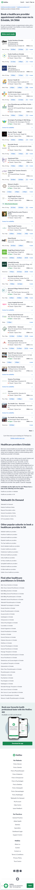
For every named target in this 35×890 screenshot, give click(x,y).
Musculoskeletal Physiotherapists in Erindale (12, 654)
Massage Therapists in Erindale (9, 651)
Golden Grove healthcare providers (10, 572)
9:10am (21, 115)
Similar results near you (17, 438)
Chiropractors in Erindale (7, 620)
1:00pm (19, 399)
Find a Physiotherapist (17, 771)
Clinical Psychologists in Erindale (9, 622)
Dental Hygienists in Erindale (8, 628)
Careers (17, 847)
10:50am (20, 179)
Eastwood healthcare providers (9, 537)
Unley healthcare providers (8, 557)
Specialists (17, 828)
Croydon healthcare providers (8, 549)
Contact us (17, 851)
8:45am (19, 233)
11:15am (13, 61)
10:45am (20, 207)
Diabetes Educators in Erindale (9, 640)
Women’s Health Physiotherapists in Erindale (12, 698)
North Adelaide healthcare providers (10, 546)
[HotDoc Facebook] (14, 871)
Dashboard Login (17, 831)
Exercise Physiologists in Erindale (9, 646)
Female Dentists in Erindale (8, 608)
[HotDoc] (4, 2)
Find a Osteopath (17, 788)
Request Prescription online (8, 510)
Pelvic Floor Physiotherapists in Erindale (11, 669)
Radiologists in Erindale (7, 683)
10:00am (13, 49)
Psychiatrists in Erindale (7, 678)
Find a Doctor (17, 764)
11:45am (19, 348)
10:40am (13, 179)
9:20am (13, 166)
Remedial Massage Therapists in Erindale (11, 686)
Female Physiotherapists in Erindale (10, 611)
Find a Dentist (17, 767)
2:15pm (9, 191)
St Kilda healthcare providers (8, 569)
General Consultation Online (8, 513)
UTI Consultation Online (7, 519)
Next (30, 430)
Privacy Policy (17, 858)
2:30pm (17, 191)
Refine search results (8, 34)
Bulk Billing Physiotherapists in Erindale (11, 596)
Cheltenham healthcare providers (9, 552)
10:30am (20, 49)
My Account (17, 801)
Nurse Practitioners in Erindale (9, 657)
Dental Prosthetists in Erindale (9, 631)
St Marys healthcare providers (8, 560)
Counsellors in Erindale (7, 625)
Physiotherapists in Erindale (8, 672)
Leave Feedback (17, 808)
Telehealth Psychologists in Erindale (10, 605)
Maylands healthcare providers (9, 566)
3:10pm (9, 322)
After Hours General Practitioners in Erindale (12, 588)
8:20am (13, 139)
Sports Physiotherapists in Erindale (10, 695)
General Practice (18, 818)
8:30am (13, 99)
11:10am (12, 336)
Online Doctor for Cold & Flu (8, 516)
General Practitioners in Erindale (9, 649)
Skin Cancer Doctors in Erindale (9, 689)
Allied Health (17, 821)
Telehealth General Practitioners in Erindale (12, 599)
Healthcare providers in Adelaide (9, 491)
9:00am (13, 75)
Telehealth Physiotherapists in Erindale (11, 602)
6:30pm (20, 87)
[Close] (1, 885)
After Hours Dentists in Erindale (9, 585)
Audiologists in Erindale (7, 617)
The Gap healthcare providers (8, 543)
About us (17, 844)
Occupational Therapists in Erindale (10, 663)
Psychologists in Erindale (7, 680)
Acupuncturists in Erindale (8, 614)
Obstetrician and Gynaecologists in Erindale (12, 660)
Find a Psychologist (17, 781)
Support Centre (17, 835)
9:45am (21, 153)
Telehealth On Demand (7, 504)
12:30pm (11, 399)
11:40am (27, 336)
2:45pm (25, 191)
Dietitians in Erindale (6, 643)
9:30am (13, 153)
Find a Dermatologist (17, 791)
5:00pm (21, 245)
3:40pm (9, 362)
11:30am (11, 348)
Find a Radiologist (17, 794)
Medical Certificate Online (7, 507)
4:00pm (21, 61)
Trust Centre (17, 861)
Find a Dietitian (17, 784)
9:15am (21, 75)
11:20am (19, 336)
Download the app (17, 743)
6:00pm (12, 87)
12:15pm (20, 284)
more (31, 49)
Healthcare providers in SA (23, 7)
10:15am (13, 207)
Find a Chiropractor (17, 777)
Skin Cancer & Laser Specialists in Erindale (12, 692)
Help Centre (17, 805)
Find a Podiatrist (17, 774)
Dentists (17, 824)
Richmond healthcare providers (9, 555)
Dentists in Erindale (6, 634)
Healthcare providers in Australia (8, 7)
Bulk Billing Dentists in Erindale (9, 590)
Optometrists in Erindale (7, 666)
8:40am (19, 298)
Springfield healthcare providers (9, 563)
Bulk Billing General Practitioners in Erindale (12, 593)
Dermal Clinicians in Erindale (8, 637)
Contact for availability (8, 127)
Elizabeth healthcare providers (8, 540)
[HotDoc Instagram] (20, 871)
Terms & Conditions (17, 854)
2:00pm (21, 166)
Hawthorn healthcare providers (9, 534)
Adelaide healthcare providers (8, 531)
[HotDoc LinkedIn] (17, 871)
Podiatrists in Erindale (6, 675)
